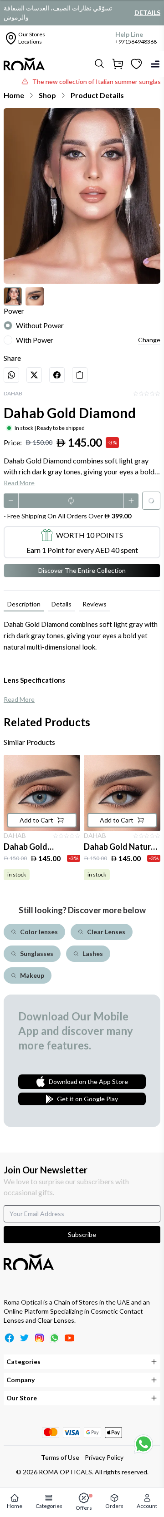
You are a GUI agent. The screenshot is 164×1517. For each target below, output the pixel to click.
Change (149, 340)
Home (14, 95)
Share (12, 358)
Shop (47, 95)
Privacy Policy (104, 1457)
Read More (19, 483)
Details (147, 12)
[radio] (8, 325)
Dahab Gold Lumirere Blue (29, 847)
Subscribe (82, 1234)
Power (14, 310)
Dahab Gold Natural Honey (121, 847)
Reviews (94, 604)
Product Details (97, 95)
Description (24, 604)
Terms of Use (60, 1457)
